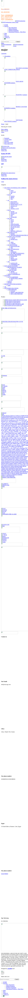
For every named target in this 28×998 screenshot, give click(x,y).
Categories (3, 53)
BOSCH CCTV (14, 203)
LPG (11, 280)
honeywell (13, 192)
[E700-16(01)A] (8, 302)
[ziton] (12, 320)
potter (11, 229)
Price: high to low (8, 143)
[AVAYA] (4, 540)
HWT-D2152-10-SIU (21, 300)
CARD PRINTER (12, 289)
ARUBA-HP (13, 213)
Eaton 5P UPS (5, 153)
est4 (2, 164)
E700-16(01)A (16, 302)
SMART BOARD (11, 270)
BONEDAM (13, 256)
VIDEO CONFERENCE (13, 274)
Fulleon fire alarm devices (9, 179)
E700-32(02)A (16, 301)
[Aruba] (3, 542)
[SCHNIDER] (11, 367)
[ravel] (3, 384)
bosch (11, 190)
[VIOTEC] (8, 326)
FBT (11, 247)
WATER (9, 282)
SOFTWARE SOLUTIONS (11, 288)
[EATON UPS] (5, 524)
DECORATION (13, 27)
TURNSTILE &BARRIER (14, 254)
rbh (11, 193)
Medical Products (13, 29)
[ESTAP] (3, 511)
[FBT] (3, 486)
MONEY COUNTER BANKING (12, 284)
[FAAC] (3, 508)
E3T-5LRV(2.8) (18, 305)
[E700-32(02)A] (8, 301)
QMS (8, 240)
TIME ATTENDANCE (13, 249)
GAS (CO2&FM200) (12, 277)
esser (11, 222)
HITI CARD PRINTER (16, 293)
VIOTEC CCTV (14, 208)
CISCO (12, 214)
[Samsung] (4, 375)
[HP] (2, 414)
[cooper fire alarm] (10, 532)
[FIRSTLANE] (5, 485)
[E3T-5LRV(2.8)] (9, 305)
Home (2, 124)
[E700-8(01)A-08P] (9, 304)
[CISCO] (3, 533)
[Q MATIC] (4, 386)
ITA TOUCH (13, 273)
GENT (12, 220)
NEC (11, 199)
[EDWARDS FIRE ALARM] (8, 514)
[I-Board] (3, 413)
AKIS (11, 242)
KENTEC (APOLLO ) (16, 231)
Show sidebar (4, 129)
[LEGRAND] (11, 400)
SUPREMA (13, 252)
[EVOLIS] (4, 510)
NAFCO (9, 281)
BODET (12, 233)
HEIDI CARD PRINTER (16, 292)
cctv (8, 200)
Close (2, 181)
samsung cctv (13, 206)
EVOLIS (12, 291)
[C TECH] (4, 535)
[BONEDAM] (5, 537)
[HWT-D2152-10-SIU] (10, 300)
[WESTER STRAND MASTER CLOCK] (12, 321)
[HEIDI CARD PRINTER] (8, 477)
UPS (8, 261)
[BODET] (4, 539)
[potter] (3, 387)
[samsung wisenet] (11, 374)
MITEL (12, 197)
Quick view (4, 150)
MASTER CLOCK (12, 232)
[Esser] (3, 512)
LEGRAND (13, 217)
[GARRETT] (4, 483)
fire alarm (9, 218)
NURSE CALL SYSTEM (13, 236)
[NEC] (3, 389)
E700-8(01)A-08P (19, 304)
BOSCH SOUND (15, 246)
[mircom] (3, 391)
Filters (2, 132)
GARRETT (13, 260)
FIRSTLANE (13, 259)
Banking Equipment (13, 30)
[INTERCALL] (12, 411)
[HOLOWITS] (9, 633)
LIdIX (8, 285)
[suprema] (11, 361)
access (8, 189)
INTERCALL (14, 239)
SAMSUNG (13, 268)
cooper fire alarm (14, 224)
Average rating (8, 139)
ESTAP (12, 211)
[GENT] (8, 482)
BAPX (9, 194)
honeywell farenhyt (15, 225)
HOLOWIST (13, 201)
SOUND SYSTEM (12, 245)
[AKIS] (11, 545)
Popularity (6, 138)
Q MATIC (13, 243)
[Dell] (3, 526)
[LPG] (3, 393)
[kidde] (11, 406)
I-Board (12, 271)
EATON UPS (13, 263)
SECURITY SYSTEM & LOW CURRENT (15, 187)
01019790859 (4, 873)
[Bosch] (3, 536)
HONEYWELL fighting (16, 278)
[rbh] (11, 383)
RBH (11, 250)
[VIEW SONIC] (11, 331)
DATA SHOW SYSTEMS (11, 266)
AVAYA (12, 196)
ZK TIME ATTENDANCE (17, 253)
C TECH (12, 238)
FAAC (12, 257)
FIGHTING (7, 275)
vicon (11, 207)
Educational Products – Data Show (17, 32)
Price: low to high (8, 142)
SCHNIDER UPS (15, 264)
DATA (9, 210)
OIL (5, 287)
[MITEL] (3, 390)
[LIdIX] (3, 394)
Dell (11, 215)
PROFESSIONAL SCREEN (14, 267)
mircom (12, 228)
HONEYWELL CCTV (16, 204)
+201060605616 (9, 15)
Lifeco (12, 221)
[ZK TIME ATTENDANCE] (8, 308)
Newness (6, 141)
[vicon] (12, 354)
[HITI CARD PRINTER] (7, 476)
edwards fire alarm (15, 227)
